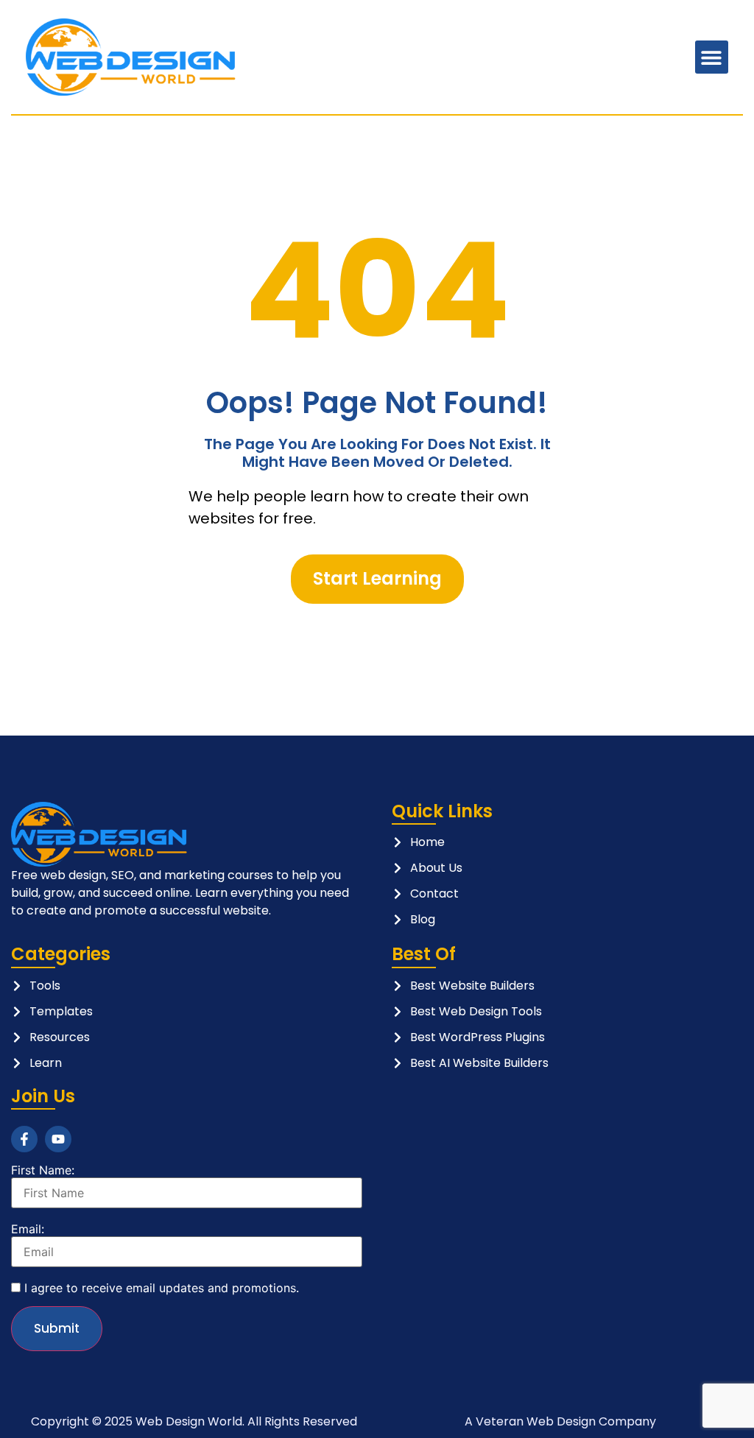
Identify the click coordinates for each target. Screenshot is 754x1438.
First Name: (42, 1170)
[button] (711, 57)
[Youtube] (58, 1139)
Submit (57, 1328)
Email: (27, 1229)
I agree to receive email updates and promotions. (160, 1288)
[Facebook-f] (24, 1139)
